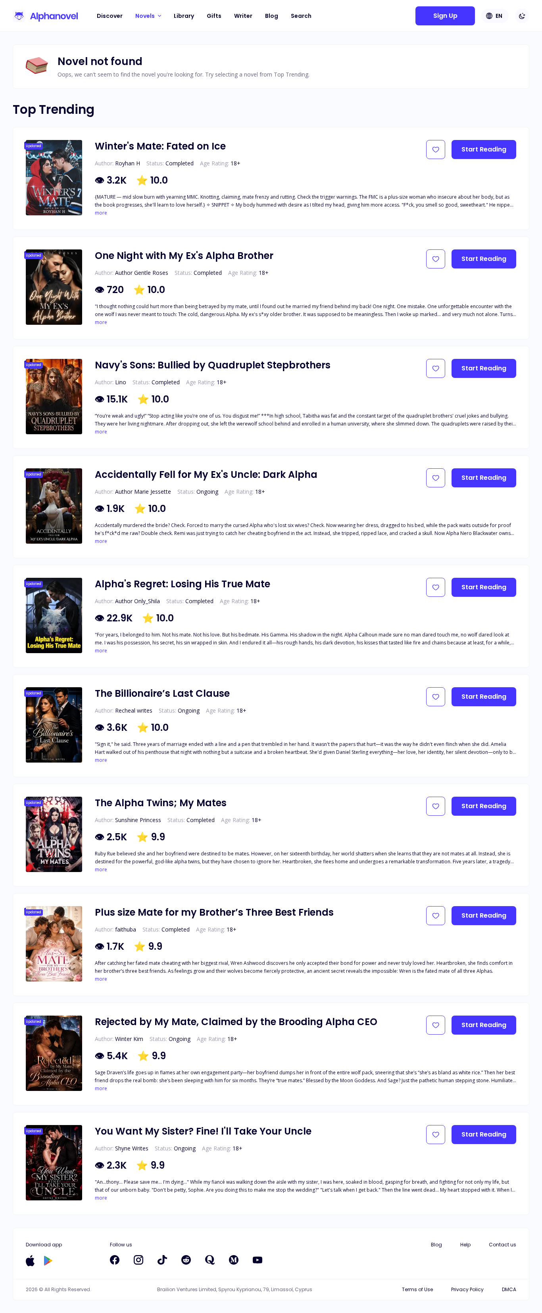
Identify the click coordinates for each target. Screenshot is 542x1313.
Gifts (214, 16)
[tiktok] (162, 1260)
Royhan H (127, 163)
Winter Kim (129, 1039)
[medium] (233, 1260)
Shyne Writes (131, 1148)
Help (465, 1244)
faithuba (125, 929)
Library (184, 16)
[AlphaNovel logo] (45, 16)
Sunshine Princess (138, 820)
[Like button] (435, 149)
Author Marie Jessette (143, 491)
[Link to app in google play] (48, 1260)
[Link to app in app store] (30, 1260)
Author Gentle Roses (141, 272)
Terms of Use (417, 1289)
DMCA (509, 1289)
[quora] (210, 1260)
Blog (271, 16)
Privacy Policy (467, 1289)
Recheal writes (133, 710)
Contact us (502, 1244)
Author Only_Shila (137, 601)
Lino (120, 382)
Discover (110, 16)
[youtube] (257, 1260)
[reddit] (186, 1260)
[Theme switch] (522, 16)
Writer (243, 16)
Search (301, 16)
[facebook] (114, 1260)
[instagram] (138, 1260)
